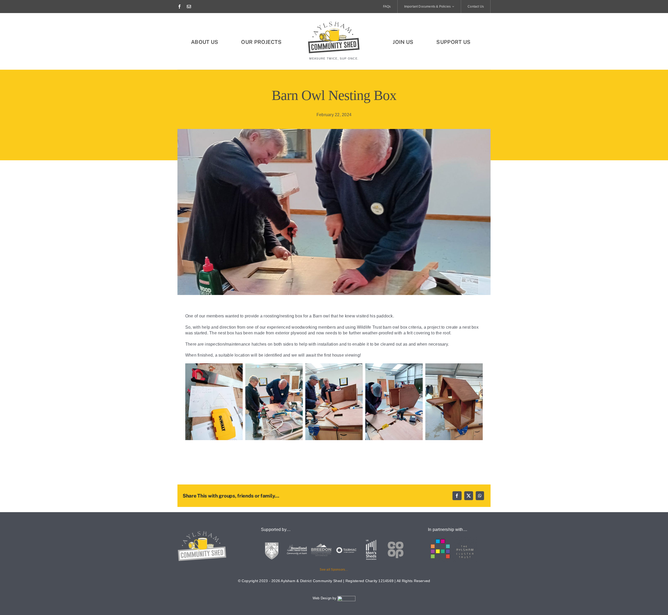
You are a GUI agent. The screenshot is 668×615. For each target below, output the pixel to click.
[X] (468, 495)
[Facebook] (457, 495)
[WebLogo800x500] (334, 23)
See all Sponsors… (334, 569)
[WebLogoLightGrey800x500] (202, 532)
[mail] (189, 6)
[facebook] (179, 6)
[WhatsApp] (479, 495)
